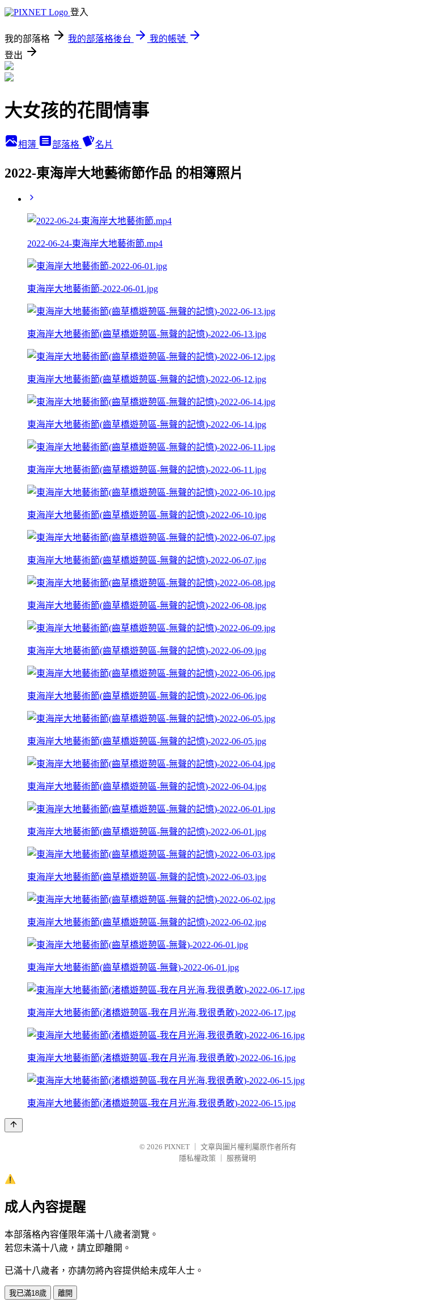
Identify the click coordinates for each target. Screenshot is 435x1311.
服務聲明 (241, 1158)
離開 (65, 1293)
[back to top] (14, 1125)
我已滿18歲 (27, 1293)
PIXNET (177, 1146)
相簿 (28, 144)
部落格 (67, 144)
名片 (104, 144)
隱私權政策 (197, 1158)
